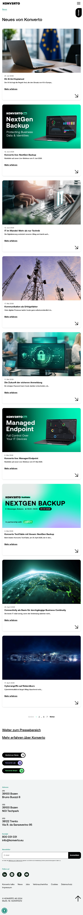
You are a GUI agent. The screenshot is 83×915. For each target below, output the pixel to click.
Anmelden (74, 855)
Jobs (28, 884)
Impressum (7, 887)
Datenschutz (66, 884)
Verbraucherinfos (40, 884)
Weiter (52, 717)
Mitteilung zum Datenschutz (15, 860)
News (20, 884)
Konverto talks (8, 884)
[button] (4, 910)
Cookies (54, 884)
